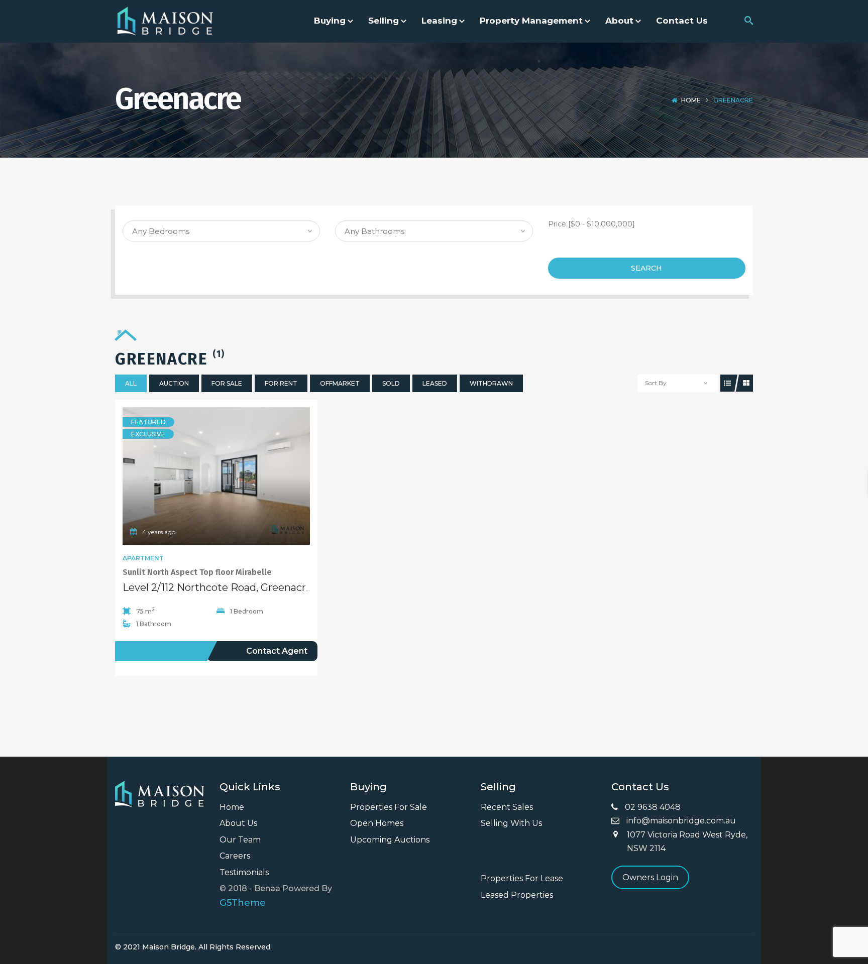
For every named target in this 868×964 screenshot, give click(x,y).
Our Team (240, 840)
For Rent (281, 383)
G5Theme (243, 902)
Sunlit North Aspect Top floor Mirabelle (197, 572)
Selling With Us (511, 823)
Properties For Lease (522, 878)
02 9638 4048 (652, 807)
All (131, 383)
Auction (174, 383)
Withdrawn (491, 383)
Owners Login (650, 877)
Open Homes (376, 823)
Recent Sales (507, 807)
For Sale (226, 383)
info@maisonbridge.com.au (680, 820)
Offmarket (340, 383)
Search (646, 268)
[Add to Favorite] (216, 476)
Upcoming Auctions (389, 840)
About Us (238, 823)
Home (691, 100)
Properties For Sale (388, 807)
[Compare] (238, 476)
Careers (235, 856)
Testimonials (244, 872)
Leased (434, 383)
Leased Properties (517, 895)
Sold (391, 383)
